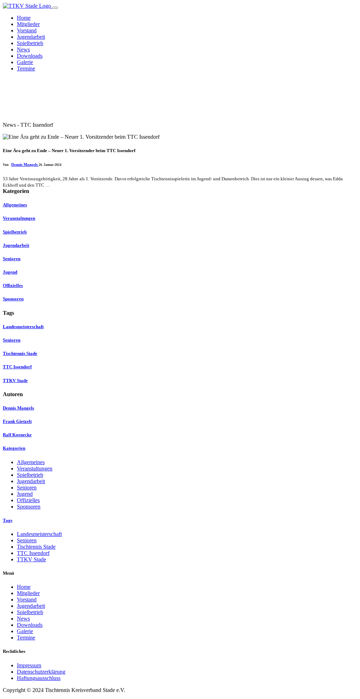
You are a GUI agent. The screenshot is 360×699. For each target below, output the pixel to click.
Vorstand (27, 30)
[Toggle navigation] (55, 8)
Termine (26, 68)
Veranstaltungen (34, 469)
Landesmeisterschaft (39, 534)
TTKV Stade (31, 559)
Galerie (25, 62)
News (23, 49)
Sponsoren (28, 507)
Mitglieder (28, 24)
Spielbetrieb (30, 43)
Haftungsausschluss (38, 678)
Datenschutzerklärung (41, 672)
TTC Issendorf (33, 553)
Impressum (29, 665)
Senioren (27, 488)
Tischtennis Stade (36, 547)
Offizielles (28, 500)
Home (24, 18)
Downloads (30, 56)
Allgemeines (31, 462)
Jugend (25, 494)
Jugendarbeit (31, 37)
